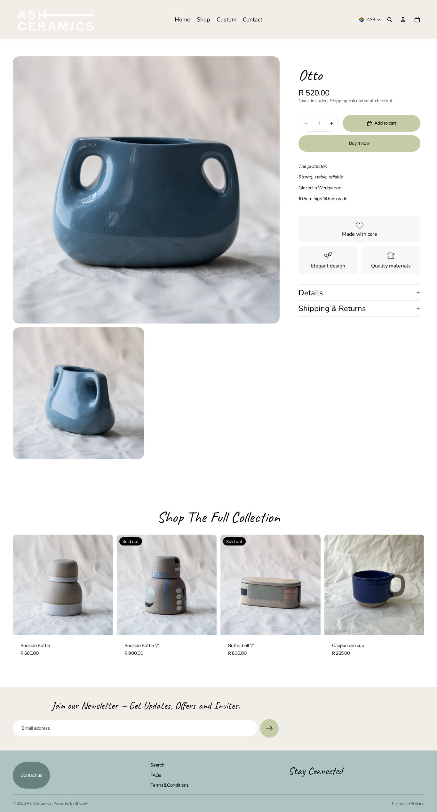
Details (310, 293)
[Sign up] (269, 728)
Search (157, 765)
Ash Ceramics (39, 803)
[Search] (390, 19)
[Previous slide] (22, 585)
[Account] (403, 19)
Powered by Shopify (70, 803)
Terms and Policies (407, 803)
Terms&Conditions (169, 785)
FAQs (155, 775)
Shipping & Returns (332, 309)
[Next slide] (103, 585)
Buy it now (359, 143)
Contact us (31, 775)
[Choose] (103, 625)
